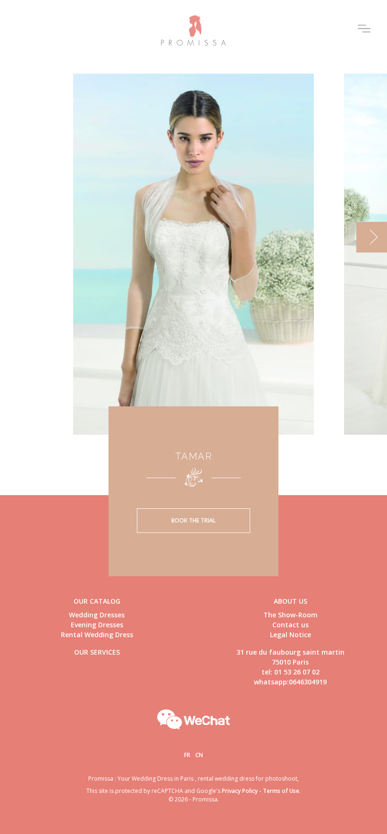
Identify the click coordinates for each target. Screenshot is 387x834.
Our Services (97, 652)
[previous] (15, 237)
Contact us (290, 624)
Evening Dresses (97, 624)
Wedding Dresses (97, 614)
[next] (371, 237)
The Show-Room (290, 614)
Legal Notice (290, 634)
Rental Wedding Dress (97, 634)
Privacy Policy (240, 791)
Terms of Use (281, 791)
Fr (187, 755)
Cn (199, 755)
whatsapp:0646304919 (290, 681)
